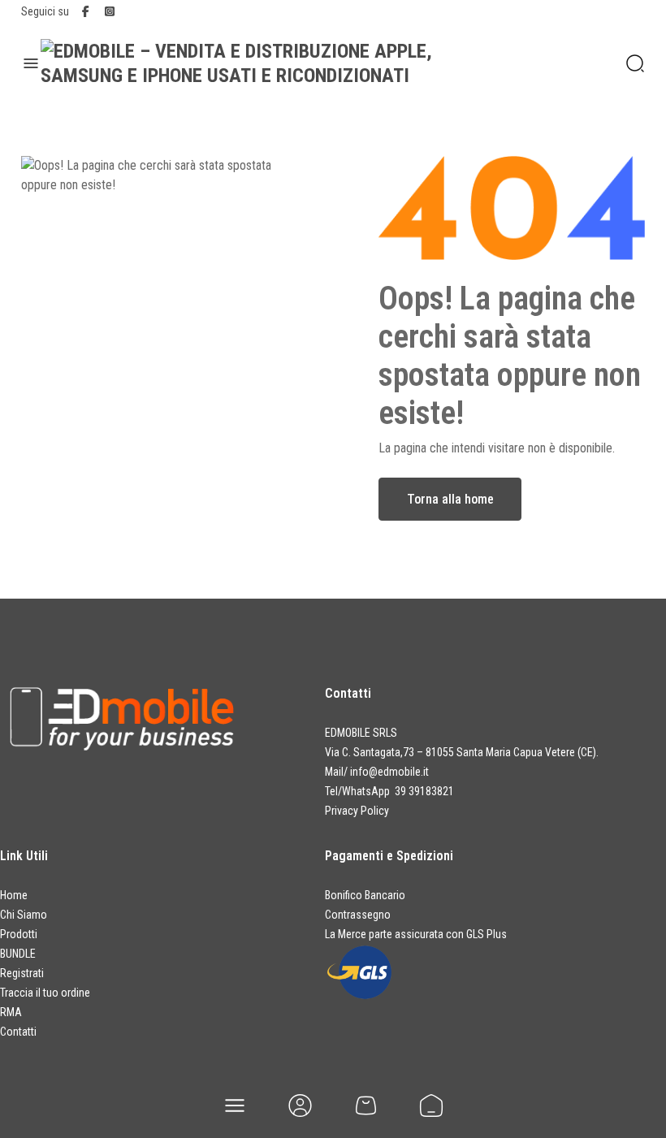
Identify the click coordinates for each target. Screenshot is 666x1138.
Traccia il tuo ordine (45, 992)
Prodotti (18, 934)
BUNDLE (18, 953)
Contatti (18, 1031)
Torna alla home (450, 499)
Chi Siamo (23, 914)
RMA (11, 1012)
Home (14, 895)
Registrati (22, 973)
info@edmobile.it (389, 771)
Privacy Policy (357, 810)
